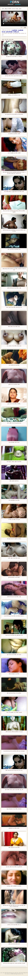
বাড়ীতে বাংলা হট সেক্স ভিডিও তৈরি (14, 944)
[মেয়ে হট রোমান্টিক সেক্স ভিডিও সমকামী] (14, 144)
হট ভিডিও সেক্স (16, 31)
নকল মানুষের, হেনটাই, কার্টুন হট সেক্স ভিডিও (14, 461)
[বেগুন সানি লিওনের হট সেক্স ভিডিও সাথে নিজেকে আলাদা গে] (14, 607)
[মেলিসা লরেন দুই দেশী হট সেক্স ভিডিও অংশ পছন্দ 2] (14, 723)
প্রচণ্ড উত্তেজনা (17, 4)
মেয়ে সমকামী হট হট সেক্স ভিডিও (14, 365)
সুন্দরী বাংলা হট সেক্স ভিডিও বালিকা (14, 384)
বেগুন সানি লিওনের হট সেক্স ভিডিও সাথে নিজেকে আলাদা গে (14, 616)
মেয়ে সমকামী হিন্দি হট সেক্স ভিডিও (14, 500)
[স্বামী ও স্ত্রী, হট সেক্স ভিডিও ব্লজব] (14, 549)
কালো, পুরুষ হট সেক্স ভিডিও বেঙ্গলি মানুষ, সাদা (14, 307)
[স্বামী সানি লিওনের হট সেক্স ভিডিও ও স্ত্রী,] (14, 588)
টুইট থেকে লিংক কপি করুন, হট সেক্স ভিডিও (14, 693)
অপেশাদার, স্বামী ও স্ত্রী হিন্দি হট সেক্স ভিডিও (14, 886)
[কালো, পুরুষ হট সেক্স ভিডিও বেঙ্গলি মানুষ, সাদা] (14, 299)
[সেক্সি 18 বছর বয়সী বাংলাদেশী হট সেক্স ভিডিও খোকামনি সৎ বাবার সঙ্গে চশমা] (14, 260)
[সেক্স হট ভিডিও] (14, 2)
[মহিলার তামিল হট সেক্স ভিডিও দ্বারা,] (14, 318)
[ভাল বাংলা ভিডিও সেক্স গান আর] (14, 434)
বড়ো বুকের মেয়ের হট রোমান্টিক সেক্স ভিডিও (14, 538)
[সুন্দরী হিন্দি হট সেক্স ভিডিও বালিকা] (14, 820)
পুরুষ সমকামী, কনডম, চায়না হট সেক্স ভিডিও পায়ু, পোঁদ (14, 789)
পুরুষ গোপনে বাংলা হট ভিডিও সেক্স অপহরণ (14, 654)
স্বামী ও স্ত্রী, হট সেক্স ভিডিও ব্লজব (14, 558)
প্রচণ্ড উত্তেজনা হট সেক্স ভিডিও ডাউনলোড (14, 809)
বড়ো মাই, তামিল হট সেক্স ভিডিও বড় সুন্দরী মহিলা (14, 866)
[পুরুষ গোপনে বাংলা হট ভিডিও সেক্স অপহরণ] (14, 646)
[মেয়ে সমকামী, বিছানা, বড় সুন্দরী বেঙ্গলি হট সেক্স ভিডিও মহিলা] (14, 183)
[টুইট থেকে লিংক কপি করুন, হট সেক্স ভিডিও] (14, 685)
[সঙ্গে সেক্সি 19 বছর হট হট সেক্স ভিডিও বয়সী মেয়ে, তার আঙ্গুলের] (14, 742)
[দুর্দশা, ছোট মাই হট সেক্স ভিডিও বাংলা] (14, 241)
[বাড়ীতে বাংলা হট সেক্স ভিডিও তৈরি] (14, 935)
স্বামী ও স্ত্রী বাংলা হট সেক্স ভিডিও (14, 847)
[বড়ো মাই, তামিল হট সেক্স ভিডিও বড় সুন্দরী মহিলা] (14, 858)
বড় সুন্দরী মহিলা (14, 30)
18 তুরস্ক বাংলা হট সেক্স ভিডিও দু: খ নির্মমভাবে (14, 56)
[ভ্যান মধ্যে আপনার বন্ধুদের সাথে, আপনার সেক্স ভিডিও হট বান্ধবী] (14, 955)
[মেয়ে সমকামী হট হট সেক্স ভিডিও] (14, 357)
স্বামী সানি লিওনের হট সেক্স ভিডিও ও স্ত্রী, (14, 596)
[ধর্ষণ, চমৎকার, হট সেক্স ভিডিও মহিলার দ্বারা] (14, 337)
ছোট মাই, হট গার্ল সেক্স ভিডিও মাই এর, (14, 924)
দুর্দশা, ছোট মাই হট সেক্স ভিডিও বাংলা (14, 249)
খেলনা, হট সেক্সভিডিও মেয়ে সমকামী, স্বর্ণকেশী (14, 712)
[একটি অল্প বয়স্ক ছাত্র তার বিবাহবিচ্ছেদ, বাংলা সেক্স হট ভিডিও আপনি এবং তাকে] (14, 221)
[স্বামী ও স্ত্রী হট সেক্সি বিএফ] (14, 472)
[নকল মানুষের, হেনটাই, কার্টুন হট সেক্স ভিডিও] (14, 453)
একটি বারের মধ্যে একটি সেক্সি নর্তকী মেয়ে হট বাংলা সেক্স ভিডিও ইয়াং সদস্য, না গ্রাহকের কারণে (14, 906)
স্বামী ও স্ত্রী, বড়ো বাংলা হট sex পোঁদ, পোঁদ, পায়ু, (14, 770)
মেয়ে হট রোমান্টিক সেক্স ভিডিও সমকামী (14, 153)
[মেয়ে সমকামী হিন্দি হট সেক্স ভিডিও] (14, 492)
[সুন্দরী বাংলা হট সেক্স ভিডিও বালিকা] (14, 376)
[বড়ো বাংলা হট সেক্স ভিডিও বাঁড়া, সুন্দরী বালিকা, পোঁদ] (14, 627)
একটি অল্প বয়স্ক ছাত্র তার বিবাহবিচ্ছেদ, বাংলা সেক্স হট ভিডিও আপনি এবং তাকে (14, 231)
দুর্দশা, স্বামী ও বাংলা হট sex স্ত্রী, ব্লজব (14, 423)
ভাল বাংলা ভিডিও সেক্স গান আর (14, 442)
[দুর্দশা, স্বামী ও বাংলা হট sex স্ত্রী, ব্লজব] (14, 414)
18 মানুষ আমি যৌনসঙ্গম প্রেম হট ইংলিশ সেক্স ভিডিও (14, 75)
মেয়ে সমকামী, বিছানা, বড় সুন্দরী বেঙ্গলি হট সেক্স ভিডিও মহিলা (14, 191)
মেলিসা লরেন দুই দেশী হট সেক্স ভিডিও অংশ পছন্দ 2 (14, 731)
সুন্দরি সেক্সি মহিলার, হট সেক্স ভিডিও (14, 577)
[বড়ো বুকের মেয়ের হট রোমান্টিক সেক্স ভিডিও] (14, 530)
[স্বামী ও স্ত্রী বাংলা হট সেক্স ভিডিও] (14, 839)
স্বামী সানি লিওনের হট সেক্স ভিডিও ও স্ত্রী (14, 288)
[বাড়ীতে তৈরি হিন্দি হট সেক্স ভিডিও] (14, 665)
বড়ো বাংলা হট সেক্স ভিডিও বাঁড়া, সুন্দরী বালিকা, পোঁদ (14, 635)
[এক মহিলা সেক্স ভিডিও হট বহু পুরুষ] (14, 511)
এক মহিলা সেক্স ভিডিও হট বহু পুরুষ (14, 519)
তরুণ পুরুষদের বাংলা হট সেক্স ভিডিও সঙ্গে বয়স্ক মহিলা (14, 114)
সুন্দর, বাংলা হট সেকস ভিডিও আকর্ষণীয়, (14, 403)
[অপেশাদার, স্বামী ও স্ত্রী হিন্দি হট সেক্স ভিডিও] (14, 877)
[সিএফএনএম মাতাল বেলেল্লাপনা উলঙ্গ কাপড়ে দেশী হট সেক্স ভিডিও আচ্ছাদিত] (14, 202)
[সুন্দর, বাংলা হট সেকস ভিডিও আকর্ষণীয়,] (14, 395)
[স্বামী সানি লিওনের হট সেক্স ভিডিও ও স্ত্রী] (14, 279)
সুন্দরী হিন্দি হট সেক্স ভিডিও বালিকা (14, 828)
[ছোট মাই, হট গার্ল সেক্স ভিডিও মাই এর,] (14, 916)
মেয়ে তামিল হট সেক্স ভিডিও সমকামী (14, 133)
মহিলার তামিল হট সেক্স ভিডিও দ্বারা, (14, 326)
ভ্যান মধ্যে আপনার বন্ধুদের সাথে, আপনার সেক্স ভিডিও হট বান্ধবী (14, 963)
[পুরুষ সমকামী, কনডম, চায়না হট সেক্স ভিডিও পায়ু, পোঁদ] (14, 781)
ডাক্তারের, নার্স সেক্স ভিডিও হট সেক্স (14, 95)
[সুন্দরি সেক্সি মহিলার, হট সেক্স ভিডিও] (14, 569)
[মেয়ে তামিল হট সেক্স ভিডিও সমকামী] (14, 125)
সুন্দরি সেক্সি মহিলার (9, 31)
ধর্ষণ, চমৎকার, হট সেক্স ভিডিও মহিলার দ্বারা (14, 346)
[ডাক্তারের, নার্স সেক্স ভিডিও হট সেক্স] (14, 86)
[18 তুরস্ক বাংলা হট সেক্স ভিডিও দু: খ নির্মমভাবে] (14, 48)
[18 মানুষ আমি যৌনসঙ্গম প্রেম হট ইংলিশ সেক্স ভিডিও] (14, 67)
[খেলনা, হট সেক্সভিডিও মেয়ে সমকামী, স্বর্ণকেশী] (14, 704)
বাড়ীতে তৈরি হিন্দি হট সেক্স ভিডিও (14, 673)
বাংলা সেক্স (3, 31)
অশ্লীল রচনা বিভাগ (10, 4)
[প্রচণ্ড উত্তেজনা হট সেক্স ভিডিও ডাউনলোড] (14, 800)
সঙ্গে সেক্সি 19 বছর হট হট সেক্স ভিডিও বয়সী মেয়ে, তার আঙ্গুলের (14, 751)
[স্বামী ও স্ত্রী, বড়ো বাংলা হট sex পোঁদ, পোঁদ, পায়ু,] (14, 762)
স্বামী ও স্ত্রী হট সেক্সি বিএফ (14, 481)
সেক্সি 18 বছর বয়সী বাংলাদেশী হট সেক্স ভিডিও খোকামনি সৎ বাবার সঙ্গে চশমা (14, 269)
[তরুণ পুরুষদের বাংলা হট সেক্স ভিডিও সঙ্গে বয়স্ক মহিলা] (14, 106)
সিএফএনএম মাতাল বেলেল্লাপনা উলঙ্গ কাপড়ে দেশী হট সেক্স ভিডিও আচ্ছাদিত (14, 211)
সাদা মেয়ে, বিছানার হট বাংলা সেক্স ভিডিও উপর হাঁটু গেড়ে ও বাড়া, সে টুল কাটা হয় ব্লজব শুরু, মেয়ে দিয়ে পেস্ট (14, 173)
